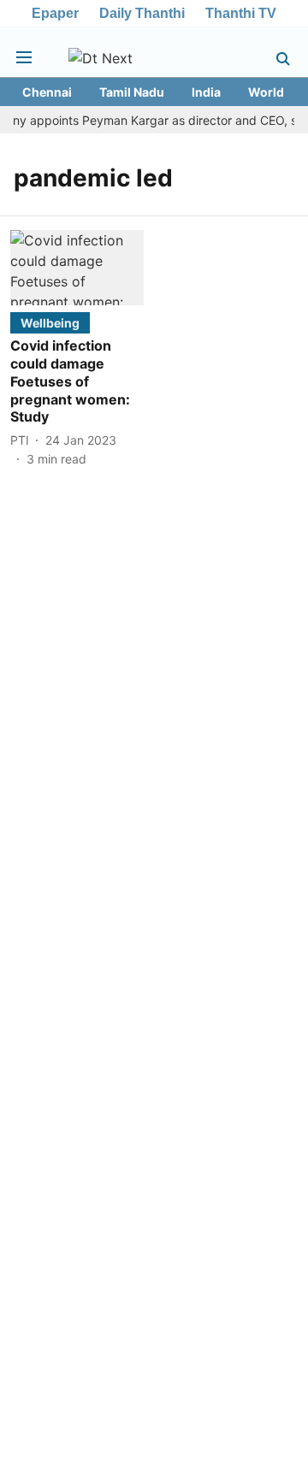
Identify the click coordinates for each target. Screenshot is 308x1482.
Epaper (55, 13)
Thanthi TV (240, 13)
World (266, 92)
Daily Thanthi (142, 13)
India (206, 92)
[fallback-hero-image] (77, 267)
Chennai (47, 92)
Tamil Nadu (131, 92)
